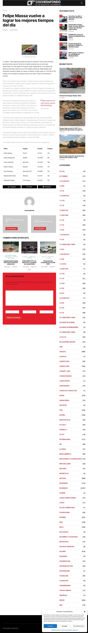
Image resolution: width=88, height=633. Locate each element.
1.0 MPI (61, 186)
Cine (61, 347)
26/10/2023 (71, 48)
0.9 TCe (61, 171)
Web (41, 309)
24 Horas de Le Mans (67, 322)
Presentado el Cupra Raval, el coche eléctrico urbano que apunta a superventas (76, 27)
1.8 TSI (61, 288)
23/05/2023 (71, 57)
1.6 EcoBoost (64, 254)
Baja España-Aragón (10, 255)
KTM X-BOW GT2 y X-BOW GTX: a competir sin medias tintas (29, 262)
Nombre (8, 309)
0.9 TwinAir (63, 176)
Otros (61, 503)
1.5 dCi (61, 230)
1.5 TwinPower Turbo (67, 244)
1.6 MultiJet (63, 269)
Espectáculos (64, 420)
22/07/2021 (14, 266)
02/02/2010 (5, 29)
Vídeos (61, 600)
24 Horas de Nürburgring (68, 327)
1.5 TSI (61, 239)
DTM (61, 410)
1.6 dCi (61, 249)
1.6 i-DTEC (62, 264)
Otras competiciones (67, 498)
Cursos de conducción (68, 390)
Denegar (64, 626)
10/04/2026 (71, 31)
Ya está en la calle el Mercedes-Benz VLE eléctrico (75, 17)
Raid (61, 522)
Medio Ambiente (65, 454)
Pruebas (62, 517)
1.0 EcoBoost (64, 181)
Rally (61, 527)
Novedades (8, 218)
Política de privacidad (66, 630)
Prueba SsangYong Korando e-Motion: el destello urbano (75, 45)
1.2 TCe (61, 200)
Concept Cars (64, 371)
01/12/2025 (71, 39)
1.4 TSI (61, 225)
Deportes (63, 405)
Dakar (61, 395)
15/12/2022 (62, 97)
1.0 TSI (61, 191)
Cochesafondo (13, 29)
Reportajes (63, 542)
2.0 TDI (61, 308)
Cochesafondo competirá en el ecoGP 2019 (48, 262)
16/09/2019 (51, 266)
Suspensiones (64, 571)
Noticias (15, 256)
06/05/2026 (71, 21)
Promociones (64, 512)
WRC (61, 605)
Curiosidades (64, 386)
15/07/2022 (62, 131)
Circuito (5, 10)
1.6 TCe (61, 274)
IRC (60, 444)
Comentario (9, 289)
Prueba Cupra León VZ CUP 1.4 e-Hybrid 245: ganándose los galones (71, 129)
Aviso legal (75, 630)
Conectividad (64, 381)
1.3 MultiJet (63, 210)
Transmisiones (65, 585)
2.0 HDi (61, 303)
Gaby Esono (7, 266)
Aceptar (50, 626)
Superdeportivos (66, 566)
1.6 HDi (61, 259)
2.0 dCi (61, 293)
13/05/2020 (33, 266)
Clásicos (62, 356)
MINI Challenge (65, 464)
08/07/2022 (62, 159)
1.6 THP (62, 283)
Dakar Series (64, 400)
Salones (62, 551)
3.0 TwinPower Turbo (67, 332)
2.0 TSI (61, 313)
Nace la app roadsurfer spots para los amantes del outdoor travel (71, 156)
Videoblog (63, 595)
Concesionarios (65, 376)
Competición (8, 256)
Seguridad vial (65, 561)
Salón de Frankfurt (67, 546)
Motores (62, 468)
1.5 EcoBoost (64, 235)
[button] (84, 611)
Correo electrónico (28, 309)
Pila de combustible (67, 507)
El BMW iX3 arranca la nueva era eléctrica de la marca (76, 36)
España (62, 415)
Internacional (38, 220)
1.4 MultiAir (63, 215)
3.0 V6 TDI (62, 337)
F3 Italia (62, 425)
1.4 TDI (61, 220)
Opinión (62, 493)
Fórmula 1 (63, 429)
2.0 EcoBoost (64, 298)
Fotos (61, 434)
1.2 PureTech (64, 196)
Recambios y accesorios (68, 537)
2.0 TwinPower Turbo (67, 317)
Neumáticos (63, 473)
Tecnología (63, 576)
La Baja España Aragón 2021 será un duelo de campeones (11, 262)
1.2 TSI (61, 205)
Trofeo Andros (65, 590)
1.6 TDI (61, 278)
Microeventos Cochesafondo (70, 459)
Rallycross (11, 258)
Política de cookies (55, 630)
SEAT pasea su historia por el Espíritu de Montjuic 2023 (76, 54)
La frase (62, 449)
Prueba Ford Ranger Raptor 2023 (70, 96)
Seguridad (63, 556)
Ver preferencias (78, 626)
